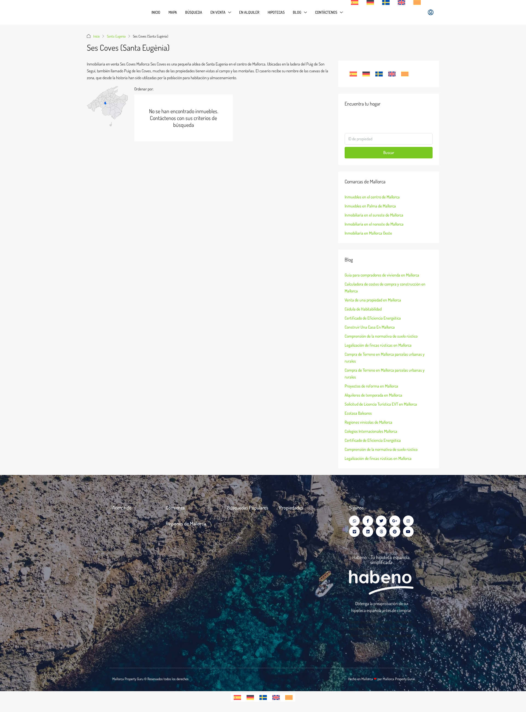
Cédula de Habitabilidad (363, 309)
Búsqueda (193, 12)
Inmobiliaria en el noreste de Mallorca (374, 224)
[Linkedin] (367, 531)
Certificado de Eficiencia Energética (373, 318)
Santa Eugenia (116, 36)
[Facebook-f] (367, 521)
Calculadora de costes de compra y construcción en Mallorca (385, 287)
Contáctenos (326, 12)
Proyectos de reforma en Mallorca (371, 386)
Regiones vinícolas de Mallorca (368, 422)
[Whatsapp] (354, 521)
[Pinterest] (394, 531)
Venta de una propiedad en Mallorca (373, 300)
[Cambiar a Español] (353, 74)
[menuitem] (430, 12)
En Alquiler (249, 12)
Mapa (172, 12)
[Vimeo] (354, 531)
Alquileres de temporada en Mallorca (373, 395)
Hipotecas (276, 12)
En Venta (217, 12)
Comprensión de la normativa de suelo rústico (381, 336)
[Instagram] (408, 521)
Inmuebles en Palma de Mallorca (370, 206)
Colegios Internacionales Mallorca (371, 431)
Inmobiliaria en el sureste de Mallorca (374, 215)
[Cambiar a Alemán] (370, 2)
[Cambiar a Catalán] (417, 2)
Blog (297, 12)
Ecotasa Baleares (358, 413)
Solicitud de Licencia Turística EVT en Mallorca (381, 404)
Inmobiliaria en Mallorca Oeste (368, 233)
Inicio (155, 12)
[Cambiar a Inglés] (401, 2)
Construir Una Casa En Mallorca (370, 327)
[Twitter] (381, 521)
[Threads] (381, 531)
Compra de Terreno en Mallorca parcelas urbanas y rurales (385, 358)
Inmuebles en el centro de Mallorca (372, 197)
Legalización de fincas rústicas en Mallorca (378, 345)
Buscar (388, 152)
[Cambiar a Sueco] (386, 2)
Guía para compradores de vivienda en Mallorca (382, 275)
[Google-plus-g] (394, 521)
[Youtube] (408, 531)
